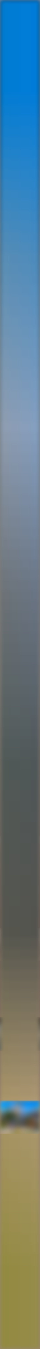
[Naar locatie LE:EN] (20, 1118)
